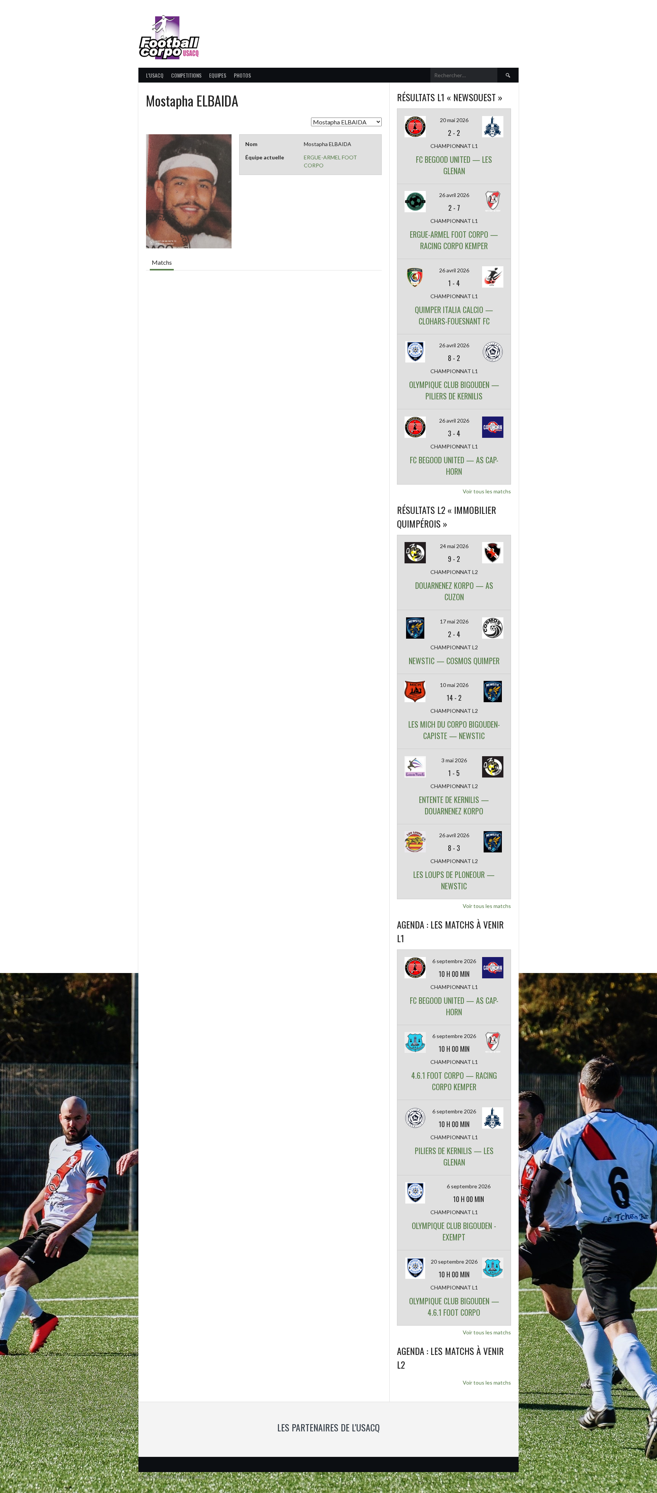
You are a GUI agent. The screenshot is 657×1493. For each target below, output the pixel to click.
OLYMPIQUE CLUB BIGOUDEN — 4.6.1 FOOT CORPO (454, 1306)
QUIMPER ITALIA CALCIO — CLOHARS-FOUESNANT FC (454, 315)
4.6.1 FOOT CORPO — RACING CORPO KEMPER (454, 1081)
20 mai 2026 (454, 120)
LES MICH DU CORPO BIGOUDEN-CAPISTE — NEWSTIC (454, 730)
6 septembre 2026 (454, 961)
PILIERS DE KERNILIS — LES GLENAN (454, 1156)
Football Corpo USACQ (297, 32)
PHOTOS (242, 75)
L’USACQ (154, 75)
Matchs (162, 262)
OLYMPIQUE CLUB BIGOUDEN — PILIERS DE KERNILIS (454, 390)
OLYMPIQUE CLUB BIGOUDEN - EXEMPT (454, 1231)
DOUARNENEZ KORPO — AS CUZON (454, 591)
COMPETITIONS (186, 75)
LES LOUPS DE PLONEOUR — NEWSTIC (454, 880)
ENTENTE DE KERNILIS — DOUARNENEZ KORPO (454, 805)
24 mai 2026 (454, 546)
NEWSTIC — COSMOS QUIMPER (454, 660)
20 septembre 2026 (454, 1261)
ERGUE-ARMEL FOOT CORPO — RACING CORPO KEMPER (454, 240)
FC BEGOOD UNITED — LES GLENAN (454, 165)
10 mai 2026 (454, 685)
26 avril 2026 (454, 195)
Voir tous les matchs (487, 491)
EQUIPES (217, 75)
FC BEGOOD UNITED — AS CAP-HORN (454, 465)
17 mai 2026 (454, 621)
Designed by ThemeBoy (493, 1476)
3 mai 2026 (454, 760)
